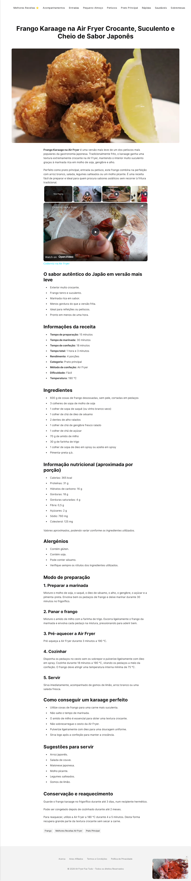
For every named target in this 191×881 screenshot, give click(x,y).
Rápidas (146, 7)
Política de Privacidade (121, 859)
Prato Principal (129, 7)
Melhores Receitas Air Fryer (69, 831)
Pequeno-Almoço (93, 7)
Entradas (74, 7)
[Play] (87, 194)
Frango (48, 831)
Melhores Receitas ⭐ (26, 7)
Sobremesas (178, 7)
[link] (48, 207)
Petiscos (112, 7)
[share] (141, 206)
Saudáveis (161, 7)
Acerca (62, 859)
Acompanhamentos (54, 7)
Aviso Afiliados (76, 859)
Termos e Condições (97, 859)
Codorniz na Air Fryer (64, 207)
